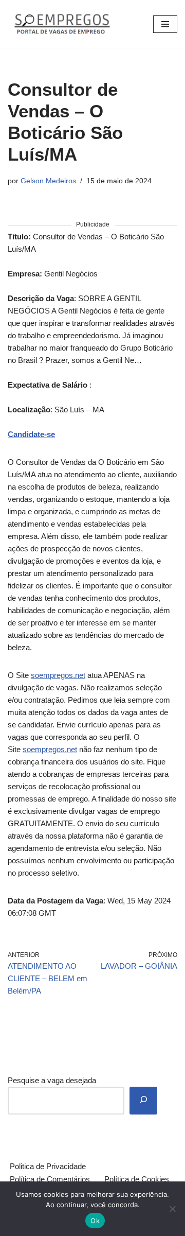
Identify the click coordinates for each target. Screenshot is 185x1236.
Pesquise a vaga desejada (52, 1080)
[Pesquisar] (143, 1101)
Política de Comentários (50, 1179)
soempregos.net (58, 675)
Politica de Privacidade (48, 1166)
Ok (95, 1220)
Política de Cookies (136, 1179)
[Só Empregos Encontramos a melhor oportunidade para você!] (62, 24)
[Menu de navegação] (165, 24)
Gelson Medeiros (48, 181)
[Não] (172, 1209)
